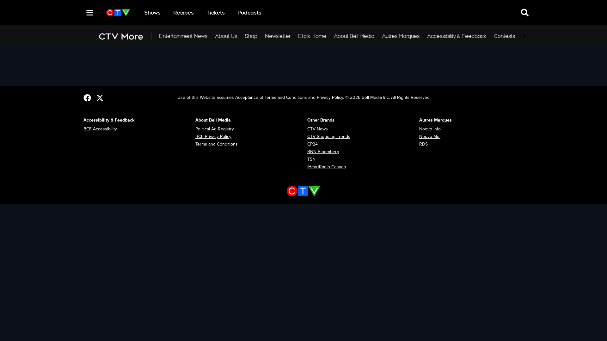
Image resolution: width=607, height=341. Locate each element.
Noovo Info (430, 129)
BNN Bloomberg (323, 151)
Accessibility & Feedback (456, 36)
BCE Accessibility (100, 129)
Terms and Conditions (216, 144)
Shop (251, 36)
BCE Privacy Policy (213, 136)
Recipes (183, 13)
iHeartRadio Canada (326, 167)
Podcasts (249, 13)
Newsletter (278, 36)
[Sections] (89, 12)
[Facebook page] (87, 97)
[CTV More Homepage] (118, 12)
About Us (226, 36)
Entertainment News (183, 36)
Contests (504, 36)
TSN (311, 159)
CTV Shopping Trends (328, 136)
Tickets (215, 13)
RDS (423, 144)
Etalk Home (312, 36)
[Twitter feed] (100, 97)
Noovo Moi (429, 136)
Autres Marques (401, 36)
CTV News (317, 129)
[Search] (78, 12)
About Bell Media (354, 36)
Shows (152, 13)
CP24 (312, 144)
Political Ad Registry (214, 129)
